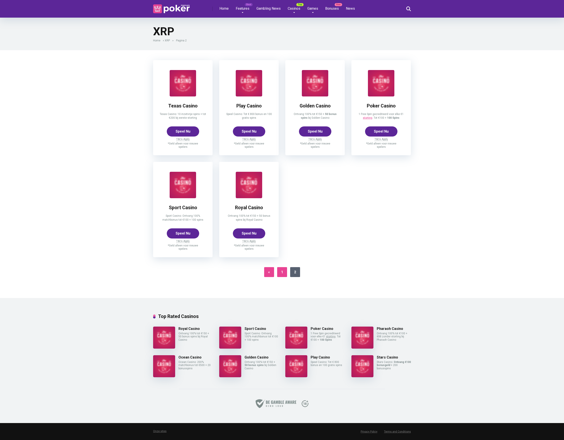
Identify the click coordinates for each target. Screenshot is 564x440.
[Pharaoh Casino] (362, 347)
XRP (167, 40)
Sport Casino (183, 207)
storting (367, 117)
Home (224, 8)
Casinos (294, 8)
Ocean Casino (190, 357)
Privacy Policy (369, 431)
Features (242, 8)
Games (312, 8)
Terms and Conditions (397, 431)
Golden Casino (315, 106)
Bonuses (332, 8)
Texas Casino (183, 106)
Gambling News (268, 8)
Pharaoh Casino (390, 329)
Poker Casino (381, 106)
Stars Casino (387, 357)
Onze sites (160, 431)
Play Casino (249, 106)
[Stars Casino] (362, 376)
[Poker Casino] (381, 95)
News (350, 8)
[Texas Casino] (183, 95)
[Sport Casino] (183, 197)
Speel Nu (183, 131)
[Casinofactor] (171, 7)
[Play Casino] (249, 95)
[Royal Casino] (249, 197)
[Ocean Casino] (164, 376)
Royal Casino (249, 207)
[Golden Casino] (315, 95)
